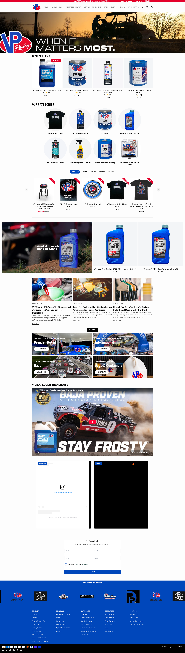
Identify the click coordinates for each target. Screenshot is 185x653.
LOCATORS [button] (133, 611)
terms (77, 564)
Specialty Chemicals (63, 628)
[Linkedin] (17, 650)
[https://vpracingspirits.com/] (142, 596)
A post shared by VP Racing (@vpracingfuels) (63, 517)
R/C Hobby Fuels (86, 621)
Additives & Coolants (88, 628)
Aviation (59, 631)
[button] (45, 7)
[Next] (158, 189)
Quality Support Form (39, 621)
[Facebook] (3, 650)
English (147, 1)
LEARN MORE (41, 372)
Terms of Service (37, 635)
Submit (92, 572)
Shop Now (102, 372)
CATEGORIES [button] (85, 611)
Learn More (102, 349)
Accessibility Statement (40, 641)
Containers (84, 635)
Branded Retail (61, 624)
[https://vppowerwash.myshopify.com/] (73, 596)
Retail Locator (134, 618)
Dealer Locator (134, 614)
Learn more (41, 349)
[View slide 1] (92, 32)
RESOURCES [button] (109, 611)
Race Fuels (84, 614)
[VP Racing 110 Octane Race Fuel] (77, 73)
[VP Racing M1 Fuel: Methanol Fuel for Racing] (138, 73)
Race (58, 618)
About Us (35, 614)
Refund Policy (36, 631)
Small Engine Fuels (87, 618)
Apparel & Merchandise (88, 631)
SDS (106, 628)
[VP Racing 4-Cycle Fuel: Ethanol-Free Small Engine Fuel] (108, 73)
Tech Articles (109, 618)
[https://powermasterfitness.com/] (27, 596)
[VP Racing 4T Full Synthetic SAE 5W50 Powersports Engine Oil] (115, 244)
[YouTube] (21, 650)
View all (92, 329)
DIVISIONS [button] (60, 611)
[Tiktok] (10, 650)
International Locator (137, 624)
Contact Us (36, 624)
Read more (35, 323)
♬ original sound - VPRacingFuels (108, 475)
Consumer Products (63, 614)
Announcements (110, 614)
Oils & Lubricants (86, 624)
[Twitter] (7, 650)
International (60, 621)
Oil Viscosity (109, 631)
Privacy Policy (37, 628)
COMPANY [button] (35, 611)
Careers (34, 618)
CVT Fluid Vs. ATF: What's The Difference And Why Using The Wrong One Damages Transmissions (51, 310)
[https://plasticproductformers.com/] (96, 596)
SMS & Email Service (39, 638)
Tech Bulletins (110, 621)
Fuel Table (108, 624)
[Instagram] (14, 650)
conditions (85, 564)
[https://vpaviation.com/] (119, 596)
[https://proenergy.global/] (50, 596)
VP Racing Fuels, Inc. (171, 647)
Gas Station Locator (136, 621)
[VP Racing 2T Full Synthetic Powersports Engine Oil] (160, 244)
